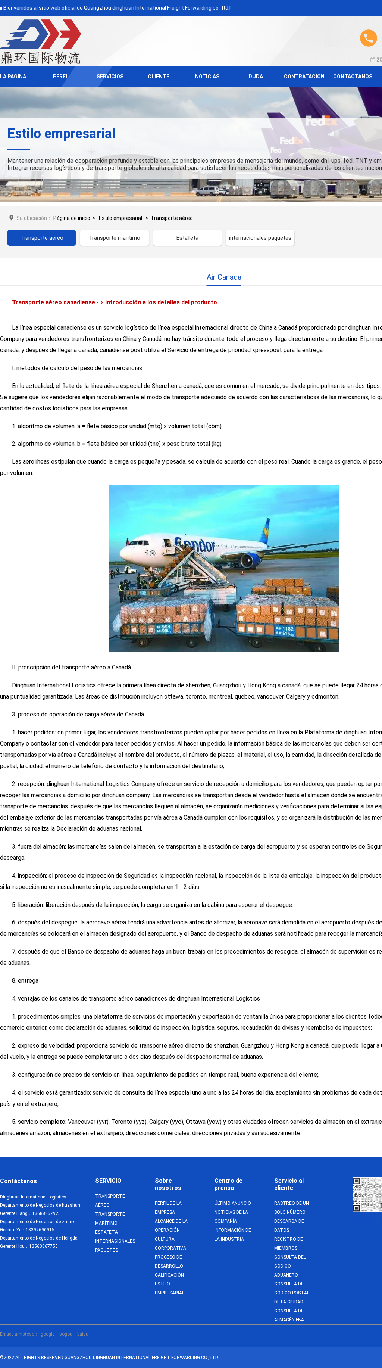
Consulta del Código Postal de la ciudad (291, 1293)
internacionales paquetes (260, 237)
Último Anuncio (233, 1203)
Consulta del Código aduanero (290, 1266)
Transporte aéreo (172, 218)
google (47, 1334)
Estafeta (187, 237)
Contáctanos (352, 77)
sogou (65, 1334)
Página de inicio (71, 218)
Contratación (304, 77)
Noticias (207, 77)
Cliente (158, 77)
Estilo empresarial (120, 218)
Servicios (110, 77)
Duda (255, 77)
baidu (82, 1334)
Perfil (61, 77)
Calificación (169, 1275)
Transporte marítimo (114, 237)
